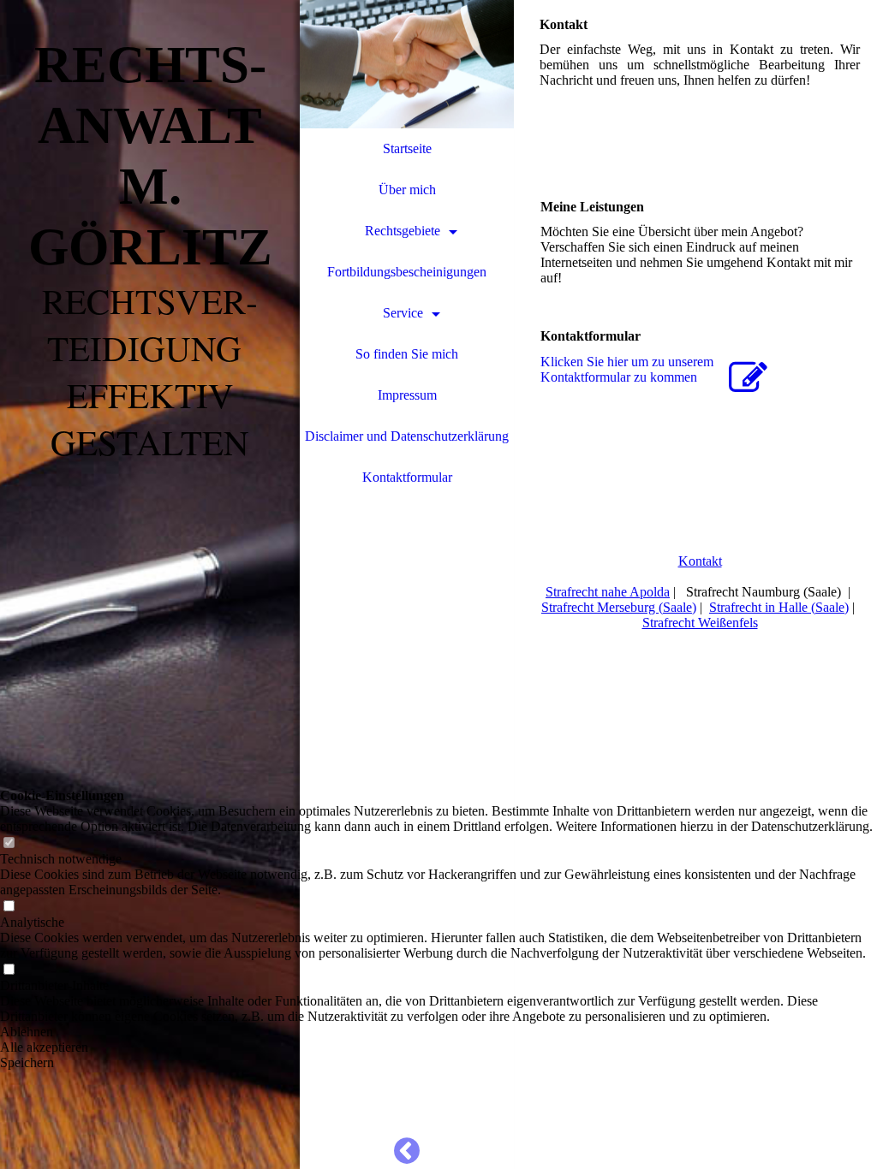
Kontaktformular (407, 477)
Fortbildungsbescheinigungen (406, 271)
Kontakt (700, 561)
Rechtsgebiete (402, 230)
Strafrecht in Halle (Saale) (779, 607)
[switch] (8, 843)
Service (403, 313)
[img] (150, 584)
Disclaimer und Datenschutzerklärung (407, 436)
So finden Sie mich (406, 354)
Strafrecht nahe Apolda (608, 591)
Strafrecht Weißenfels (700, 622)
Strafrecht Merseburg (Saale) (618, 607)
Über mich (407, 189)
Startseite (407, 148)
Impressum (407, 395)
